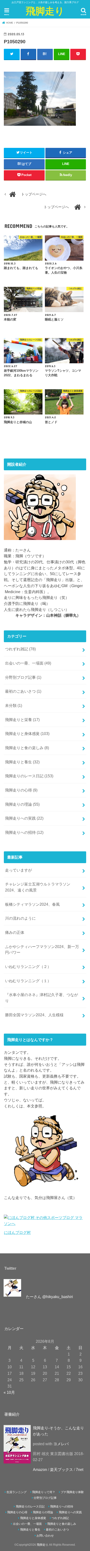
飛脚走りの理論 (22, 804)
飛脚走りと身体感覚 (27, 733)
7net (79, 1469)
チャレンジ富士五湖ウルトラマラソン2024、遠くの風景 (37, 887)
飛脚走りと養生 (22, 762)
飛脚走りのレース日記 (29, 776)
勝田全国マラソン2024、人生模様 (34, 1015)
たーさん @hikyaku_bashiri (49, 1297)
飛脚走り (45, 11)
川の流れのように (20, 918)
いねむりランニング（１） (28, 981)
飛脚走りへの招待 (24, 832)
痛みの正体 (14, 932)
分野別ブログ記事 (23, 677)
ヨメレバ (61, 1444)
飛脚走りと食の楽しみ (27, 748)
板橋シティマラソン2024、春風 (32, 904)
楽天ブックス (61, 1469)
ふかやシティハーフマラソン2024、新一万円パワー (42, 949)
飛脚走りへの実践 (24, 818)
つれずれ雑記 (20, 649)
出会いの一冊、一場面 (28, 663)
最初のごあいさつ (23, 691)
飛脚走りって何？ (43, 1492)
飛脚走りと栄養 (22, 719)
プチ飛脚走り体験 (72, 1492)
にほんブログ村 (17, 1232)
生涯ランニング (16, 1492)
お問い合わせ (45, 1535)
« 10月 (9, 1392)
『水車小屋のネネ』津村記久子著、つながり (41, 997)
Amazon (40, 1469)
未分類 (13, 705)
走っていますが (18, 870)
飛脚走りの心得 (21, 790)
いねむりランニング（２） (28, 966)
